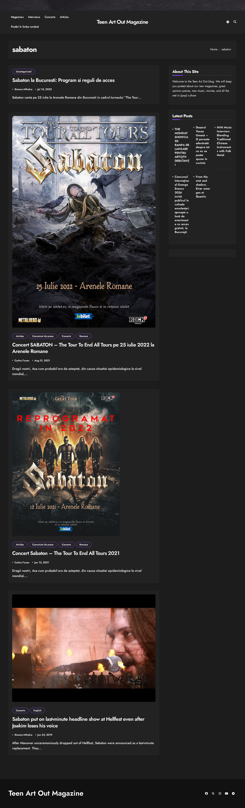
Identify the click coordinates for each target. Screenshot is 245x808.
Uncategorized (23, 71)
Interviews (34, 17)
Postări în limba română (25, 27)
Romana (83, 336)
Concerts (50, 17)
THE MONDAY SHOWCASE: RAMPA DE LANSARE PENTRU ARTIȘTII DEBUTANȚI (182, 147)
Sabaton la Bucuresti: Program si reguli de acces (63, 80)
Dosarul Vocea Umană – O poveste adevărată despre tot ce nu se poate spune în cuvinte (203, 145)
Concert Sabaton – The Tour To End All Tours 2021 (65, 553)
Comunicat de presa (42, 336)
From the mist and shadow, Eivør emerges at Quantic (203, 187)
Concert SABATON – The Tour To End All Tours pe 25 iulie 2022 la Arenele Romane (83, 348)
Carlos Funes (22, 360)
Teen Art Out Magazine (122, 22)
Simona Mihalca (23, 89)
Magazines (17, 17)
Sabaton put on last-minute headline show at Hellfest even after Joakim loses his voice (78, 722)
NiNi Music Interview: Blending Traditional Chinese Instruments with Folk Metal (224, 141)
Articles (64, 17)
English (37, 710)
